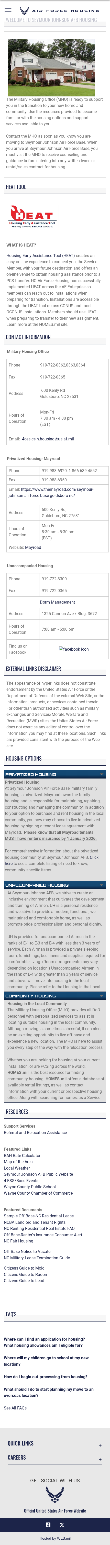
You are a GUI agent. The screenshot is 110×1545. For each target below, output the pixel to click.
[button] (8, 11)
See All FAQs (15, 1408)
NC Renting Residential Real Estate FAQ (39, 1228)
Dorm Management (57, 602)
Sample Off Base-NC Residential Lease (39, 1216)
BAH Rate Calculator (22, 1155)
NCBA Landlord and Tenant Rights (34, 1222)
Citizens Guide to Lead (24, 1280)
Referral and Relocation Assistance (35, 1132)
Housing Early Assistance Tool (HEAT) (40, 255)
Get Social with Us (55, 1481)
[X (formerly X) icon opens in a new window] (62, 1525)
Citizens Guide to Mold (24, 1268)
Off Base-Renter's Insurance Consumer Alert (43, 1234)
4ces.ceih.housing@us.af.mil (48, 439)
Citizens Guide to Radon (26, 1274)
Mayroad (33, 547)
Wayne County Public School (30, 1186)
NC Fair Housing (18, 1241)
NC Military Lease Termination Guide (37, 1257)
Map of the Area (18, 1161)
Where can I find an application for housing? (44, 1339)
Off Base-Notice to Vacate (27, 1251)
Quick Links (21, 1443)
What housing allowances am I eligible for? (43, 1345)
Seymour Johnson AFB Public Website (38, 1174)
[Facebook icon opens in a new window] (48, 1525)
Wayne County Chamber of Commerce (38, 1193)
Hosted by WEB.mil (55, 1538)
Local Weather (17, 1168)
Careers (17, 1457)
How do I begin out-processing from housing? (45, 1376)
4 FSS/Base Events (21, 1180)
